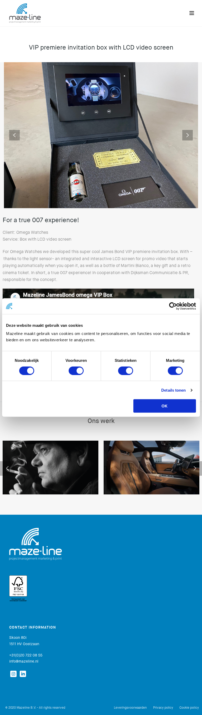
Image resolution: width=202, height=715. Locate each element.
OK (164, 406)
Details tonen (173, 390)
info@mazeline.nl (23, 661)
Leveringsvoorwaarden (130, 708)
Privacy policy (163, 708)
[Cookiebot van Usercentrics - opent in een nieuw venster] (173, 306)
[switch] (76, 370)
